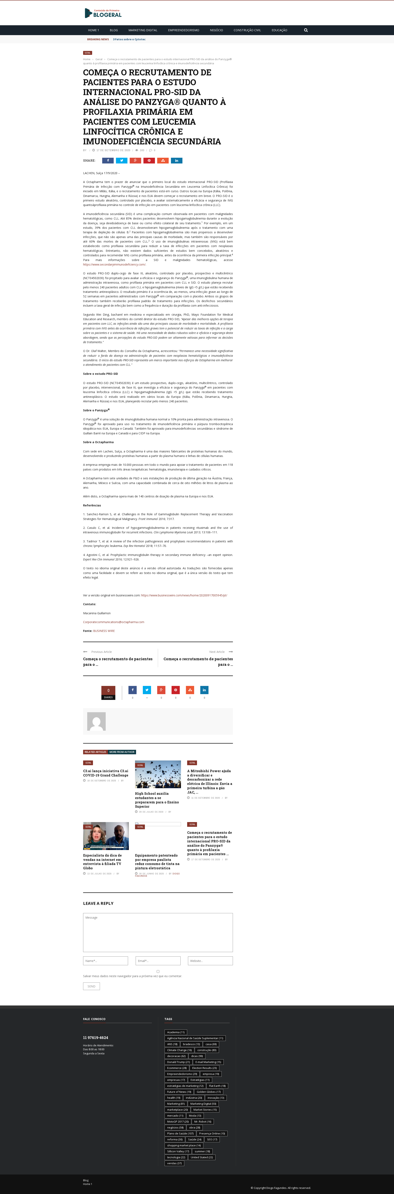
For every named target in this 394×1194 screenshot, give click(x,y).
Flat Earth (217, 1086)
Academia (175, 1032)
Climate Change (179, 1050)
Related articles (95, 752)
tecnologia (176, 1157)
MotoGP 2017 (178, 1121)
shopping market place (184, 1145)
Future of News (179, 1092)
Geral (87, 53)
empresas (176, 1080)
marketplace (177, 1109)
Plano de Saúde (180, 1133)
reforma (174, 1139)
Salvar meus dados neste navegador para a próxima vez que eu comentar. (132, 976)
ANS (172, 1044)
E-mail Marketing (208, 1062)
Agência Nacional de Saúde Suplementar (195, 1038)
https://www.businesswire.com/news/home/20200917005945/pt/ (184, 595)
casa (211, 1044)
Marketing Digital (142, 30)
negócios (175, 1127)
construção (206, 1050)
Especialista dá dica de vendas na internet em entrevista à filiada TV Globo (102, 861)
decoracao (176, 1056)
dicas (197, 1056)
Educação (279, 30)
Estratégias (200, 1080)
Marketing (176, 1103)
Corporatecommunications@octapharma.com (113, 622)
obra (194, 1127)
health (173, 1098)
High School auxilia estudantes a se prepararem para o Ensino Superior (157, 799)
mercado (175, 1115)
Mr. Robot (202, 1121)
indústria (194, 1098)
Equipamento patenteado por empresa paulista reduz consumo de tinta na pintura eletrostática (157, 861)
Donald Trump (178, 1062)
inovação (216, 1098)
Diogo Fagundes (276, 1188)
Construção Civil (247, 30)
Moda (195, 1115)
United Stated (202, 1157)
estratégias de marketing (185, 1086)
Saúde (194, 1139)
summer (202, 1151)
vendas (174, 1163)
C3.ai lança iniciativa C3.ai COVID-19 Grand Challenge (105, 773)
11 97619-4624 (95, 1037)
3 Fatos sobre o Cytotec (129, 39)
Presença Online (212, 1133)
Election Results (204, 1068)
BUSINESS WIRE (104, 631)
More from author (122, 752)
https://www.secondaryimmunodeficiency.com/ (114, 264)
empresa (211, 1074)
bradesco (191, 1044)
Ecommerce (177, 1068)
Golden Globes (209, 1092)
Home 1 (93, 30)
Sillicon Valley (178, 1151)
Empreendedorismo (183, 30)
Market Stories (205, 1109)
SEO (212, 1139)
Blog (114, 30)
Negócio (216, 30)
